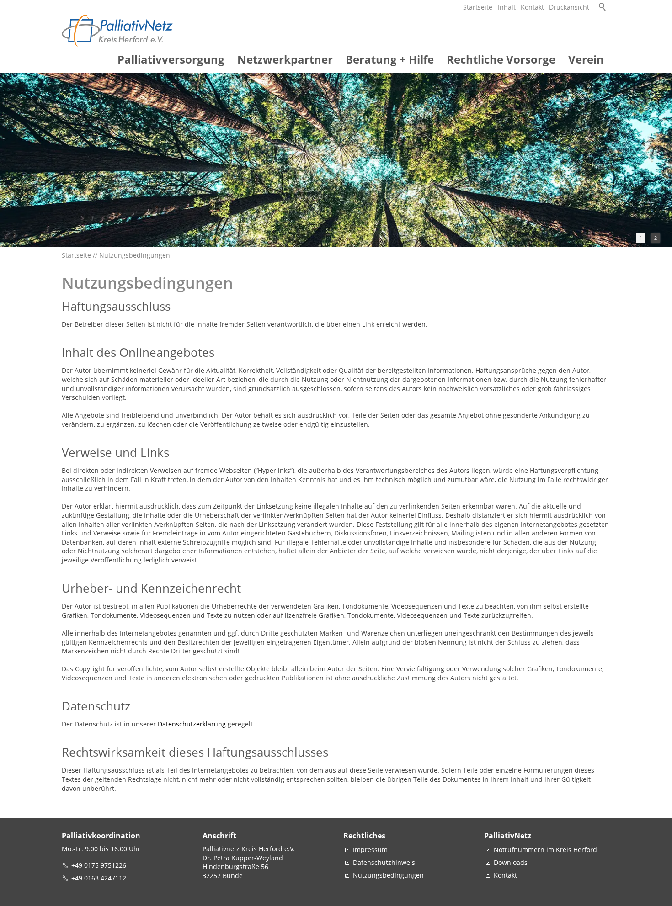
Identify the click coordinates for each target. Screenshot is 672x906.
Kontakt (532, 7)
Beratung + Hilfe (390, 59)
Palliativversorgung (170, 59)
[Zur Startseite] (118, 31)
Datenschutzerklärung (193, 724)
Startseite (477, 7)
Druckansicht (569, 7)
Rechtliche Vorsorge (501, 59)
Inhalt (507, 7)
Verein (586, 59)
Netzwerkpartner (285, 59)
